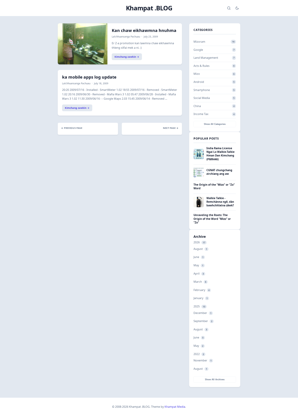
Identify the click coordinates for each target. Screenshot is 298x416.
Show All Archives (215, 379)
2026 (199, 242)
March (199, 282)
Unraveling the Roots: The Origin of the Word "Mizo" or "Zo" (212, 218)
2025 (199, 306)
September (202, 321)
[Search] (229, 8)
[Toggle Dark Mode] (237, 8)
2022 (198, 354)
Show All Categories (215, 124)
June (198, 257)
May (198, 265)
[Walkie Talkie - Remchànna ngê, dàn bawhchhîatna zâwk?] (198, 206)
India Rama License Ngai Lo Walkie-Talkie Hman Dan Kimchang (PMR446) (220, 153)
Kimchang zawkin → (127, 56)
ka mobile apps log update (89, 77)
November (202, 360)
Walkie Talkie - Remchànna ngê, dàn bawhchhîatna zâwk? (220, 201)
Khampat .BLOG (149, 8)
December (202, 313)
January (200, 298)
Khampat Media (175, 407)
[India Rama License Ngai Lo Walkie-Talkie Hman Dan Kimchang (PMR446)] (198, 158)
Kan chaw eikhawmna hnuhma (144, 30)
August (200, 249)
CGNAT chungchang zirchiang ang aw (219, 171)
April (198, 273)
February (201, 290)
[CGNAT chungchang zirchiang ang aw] (198, 176)
